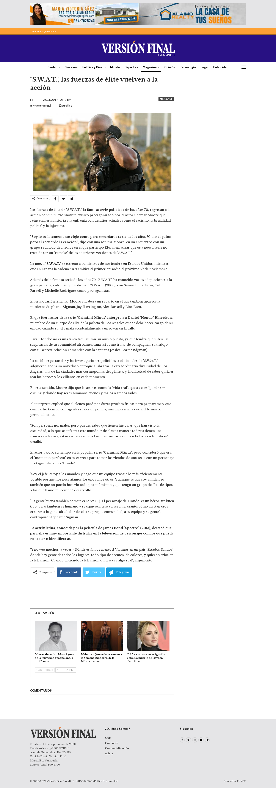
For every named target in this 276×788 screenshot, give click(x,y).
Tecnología (188, 67)
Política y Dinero (93, 67)
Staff (108, 737)
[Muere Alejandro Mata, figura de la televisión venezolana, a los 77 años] (56, 636)
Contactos (111, 743)
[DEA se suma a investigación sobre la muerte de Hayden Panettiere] (148, 636)
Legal (205, 67)
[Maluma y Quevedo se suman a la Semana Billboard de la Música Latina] (102, 636)
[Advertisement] (102, 591)
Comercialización (117, 748)
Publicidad (221, 67)
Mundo (115, 67)
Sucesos (71, 67)
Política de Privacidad (106, 781)
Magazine (150, 67)
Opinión (169, 67)
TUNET (241, 781)
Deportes (131, 67)
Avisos (109, 753)
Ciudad (52, 67)
